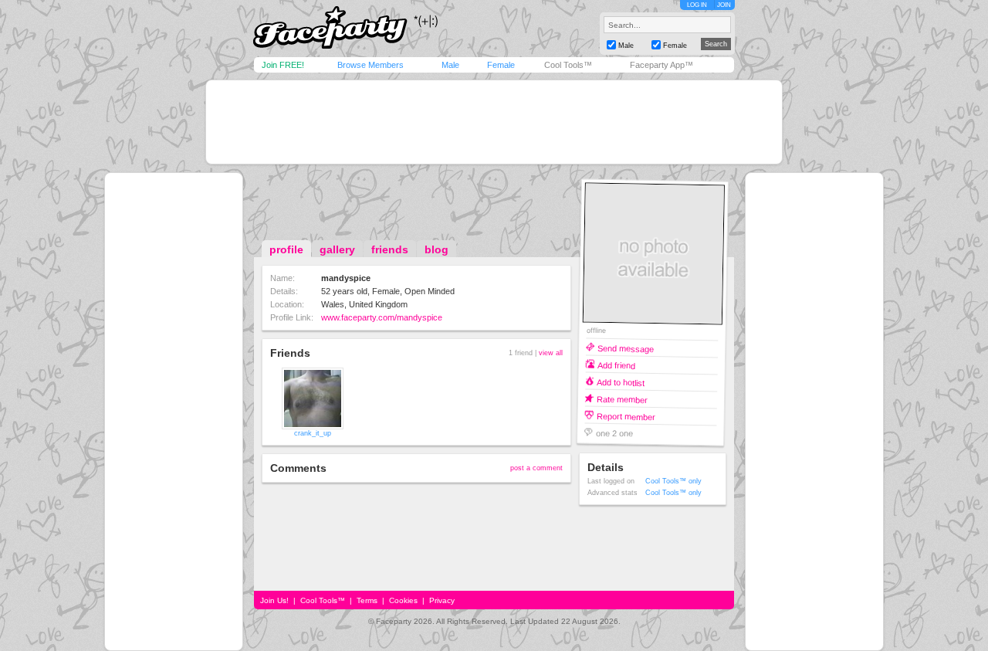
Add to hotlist (621, 382)
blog (436, 249)
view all (551, 353)
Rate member (622, 399)
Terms (367, 600)
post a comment (536, 468)
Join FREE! (283, 65)
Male (450, 65)
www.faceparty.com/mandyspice (381, 317)
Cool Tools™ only (673, 481)
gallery (337, 249)
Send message (625, 348)
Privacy (442, 600)
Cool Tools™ (568, 65)
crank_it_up (312, 433)
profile (286, 249)
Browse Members (370, 65)
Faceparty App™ (661, 65)
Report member (626, 416)
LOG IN (697, 5)
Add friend (616, 365)
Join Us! (274, 600)
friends (389, 249)
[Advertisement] (494, 122)
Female (501, 65)
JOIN (724, 5)
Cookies (403, 600)
